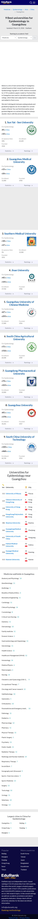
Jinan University (19, 270)
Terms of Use (13, 918)
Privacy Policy (25, 918)
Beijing (4, 853)
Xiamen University (13, 559)
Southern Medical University (19, 233)
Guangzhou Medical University (19, 160)
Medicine (7, 9)
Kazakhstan (25, 866)
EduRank (28, 28)
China (32, 9)
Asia (26, 9)
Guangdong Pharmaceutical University (19, 372)
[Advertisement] (19, 64)
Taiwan (23, 857)
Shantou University (13, 523)
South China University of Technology (19, 438)
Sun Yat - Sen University (19, 122)
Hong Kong (6, 863)
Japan (23, 860)
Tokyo (4, 870)
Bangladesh (25, 863)
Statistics (8, 151)
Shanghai (5, 857)
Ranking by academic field (19, 34)
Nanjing (4, 860)
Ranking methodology (11, 910)
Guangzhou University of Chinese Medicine (19, 303)
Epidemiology (17, 9)
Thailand (24, 870)
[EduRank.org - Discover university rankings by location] (7, 2)
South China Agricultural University (19, 338)
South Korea (25, 853)
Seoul (3, 866)
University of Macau (13, 493)
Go (35, 38)
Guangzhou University (19, 405)
